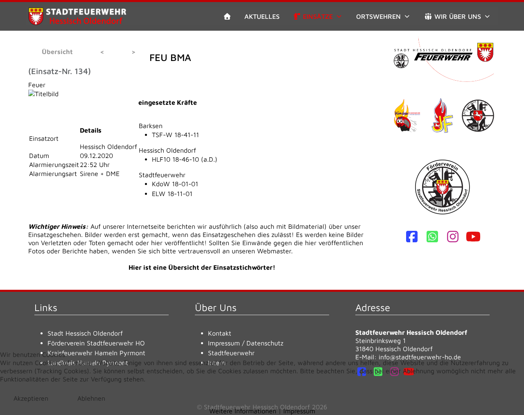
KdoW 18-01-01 (175, 183)
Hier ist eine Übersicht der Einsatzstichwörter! (202, 267)
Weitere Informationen (242, 411)
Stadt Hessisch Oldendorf (85, 333)
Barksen (151, 125)
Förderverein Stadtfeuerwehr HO (96, 343)
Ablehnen (91, 398)
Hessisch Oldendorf (167, 150)
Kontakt (219, 333)
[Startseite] (227, 16)
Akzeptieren (31, 398)
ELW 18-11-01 (172, 193)
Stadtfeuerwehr (162, 174)
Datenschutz (264, 343)
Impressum (224, 343)
